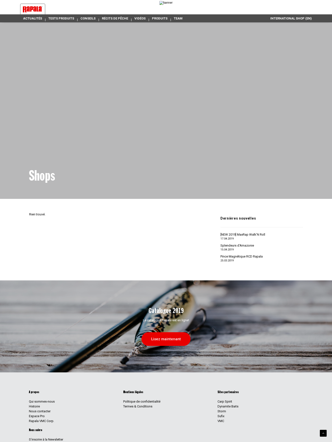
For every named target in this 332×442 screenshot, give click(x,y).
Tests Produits (61, 18)
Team (178, 18)
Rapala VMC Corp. (41, 421)
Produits (159, 18)
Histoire (34, 406)
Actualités (32, 18)
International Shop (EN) (291, 18)
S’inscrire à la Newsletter (46, 439)
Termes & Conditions (137, 406)
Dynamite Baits (228, 406)
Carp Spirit (225, 401)
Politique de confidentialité (141, 401)
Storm (222, 411)
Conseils (88, 18)
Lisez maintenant (166, 339)
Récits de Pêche (115, 18)
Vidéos (140, 18)
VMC (221, 421)
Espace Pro (37, 416)
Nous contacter (40, 411)
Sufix (221, 416)
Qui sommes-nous (42, 401)
